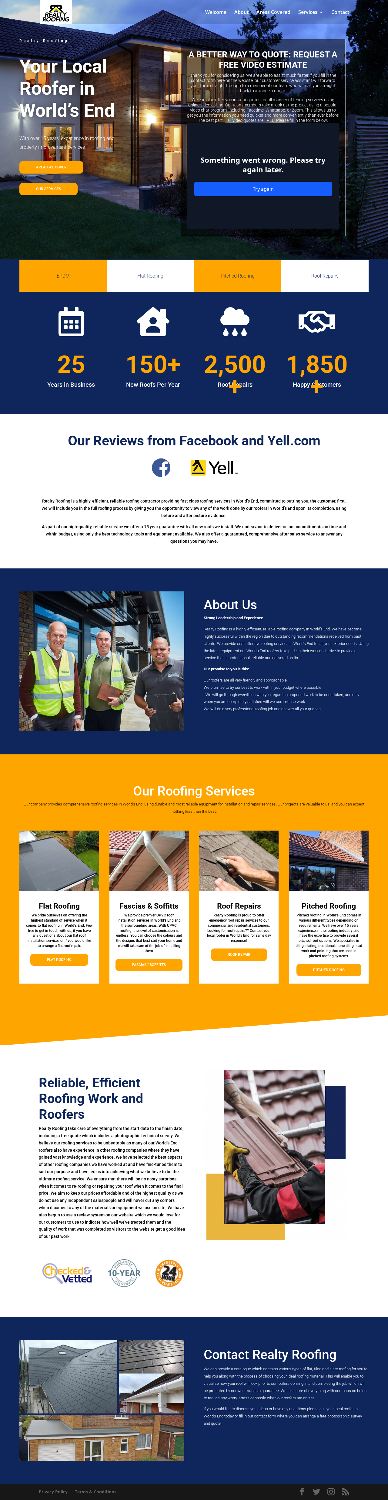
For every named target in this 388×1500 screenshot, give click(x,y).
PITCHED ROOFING (329, 970)
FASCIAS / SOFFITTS (149, 965)
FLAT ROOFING (59, 960)
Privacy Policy (53, 1492)
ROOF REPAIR (239, 954)
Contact (340, 12)
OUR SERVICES (48, 189)
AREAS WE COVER (51, 167)
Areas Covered (273, 12)
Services (307, 12)
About (241, 12)
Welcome (215, 12)
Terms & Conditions (95, 1492)
